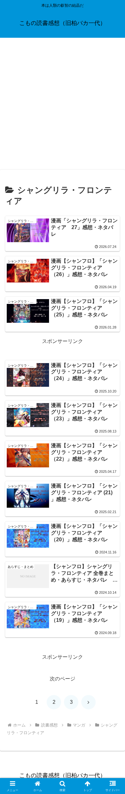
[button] (112, 761)
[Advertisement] (62, 103)
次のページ (62, 678)
